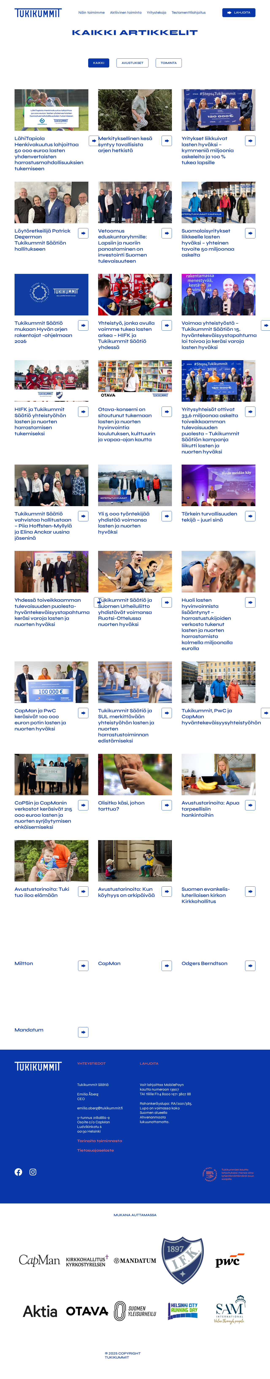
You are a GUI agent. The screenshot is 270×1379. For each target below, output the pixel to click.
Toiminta (169, 63)
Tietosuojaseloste (95, 1150)
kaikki (98, 63)
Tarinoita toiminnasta (99, 1141)
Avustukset (132, 63)
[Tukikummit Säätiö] (38, 12)
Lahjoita (242, 12)
